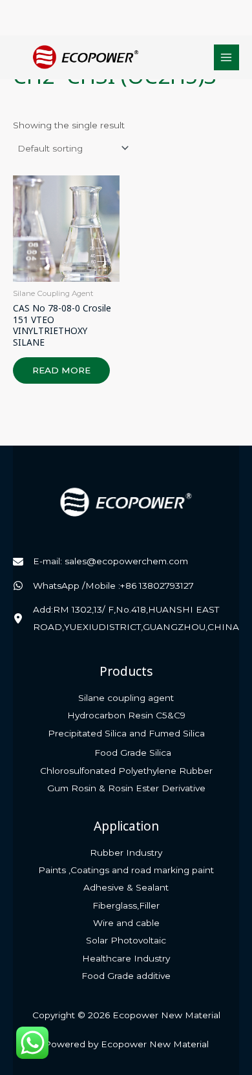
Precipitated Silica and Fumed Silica (126, 733)
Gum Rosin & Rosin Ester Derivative (126, 788)
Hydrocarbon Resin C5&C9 (126, 715)
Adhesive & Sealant (126, 887)
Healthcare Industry (126, 958)
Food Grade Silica (132, 752)
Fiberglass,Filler (126, 905)
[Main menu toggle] (226, 57)
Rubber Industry (126, 852)
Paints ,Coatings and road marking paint (126, 870)
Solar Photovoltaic (126, 940)
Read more (61, 370)
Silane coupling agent (126, 698)
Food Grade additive (126, 976)
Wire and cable (126, 923)
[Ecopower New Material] (86, 57)
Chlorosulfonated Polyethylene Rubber (126, 770)
